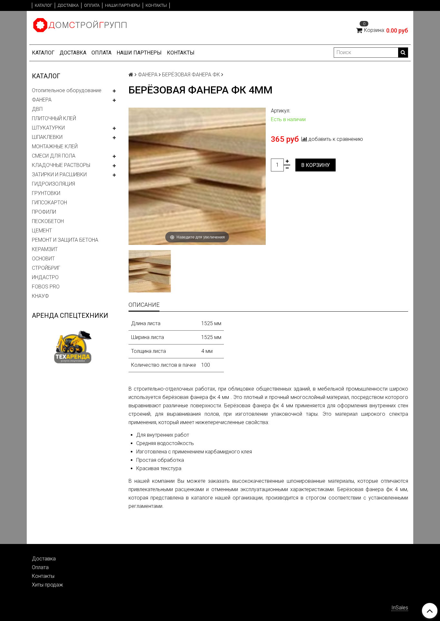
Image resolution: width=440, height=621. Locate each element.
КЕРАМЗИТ (45, 249)
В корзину (315, 165)
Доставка (68, 5)
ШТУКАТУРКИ (48, 128)
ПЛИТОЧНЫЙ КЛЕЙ (54, 118)
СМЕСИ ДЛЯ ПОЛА (53, 156)
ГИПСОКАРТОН (49, 202)
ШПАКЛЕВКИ (47, 137)
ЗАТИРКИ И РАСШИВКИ (59, 174)
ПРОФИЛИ (44, 212)
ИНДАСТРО (45, 277)
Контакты (156, 5)
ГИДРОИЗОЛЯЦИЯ (53, 184)
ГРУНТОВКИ (46, 193)
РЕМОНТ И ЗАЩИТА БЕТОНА (65, 240)
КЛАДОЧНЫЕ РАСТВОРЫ (61, 165)
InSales (399, 608)
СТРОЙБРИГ (46, 268)
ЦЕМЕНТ (42, 231)
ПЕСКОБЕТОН (48, 221)
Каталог (43, 5)
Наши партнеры (122, 5)
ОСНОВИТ (43, 259)
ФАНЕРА (42, 100)
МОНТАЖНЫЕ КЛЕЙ (55, 146)
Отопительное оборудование (66, 90)
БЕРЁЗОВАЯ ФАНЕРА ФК (191, 75)
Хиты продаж (47, 585)
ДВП (37, 109)
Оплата (92, 5)
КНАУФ (40, 296)
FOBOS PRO (46, 287)
